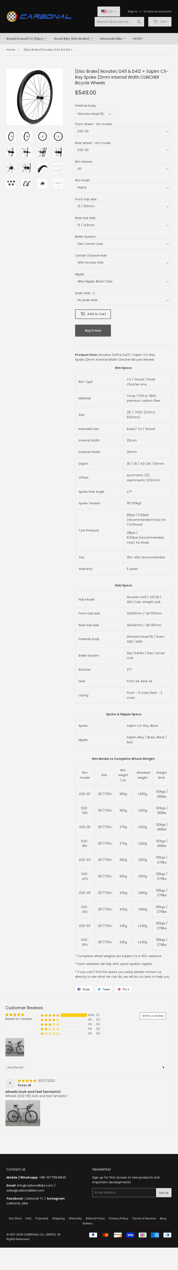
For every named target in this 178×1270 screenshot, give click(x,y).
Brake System (85, 236)
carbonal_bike (17, 1203)
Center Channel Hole (91, 255)
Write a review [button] (153, 1016)
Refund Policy (95, 1218)
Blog (163, 1218)
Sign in (133, 11)
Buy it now (93, 330)
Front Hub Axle (86, 199)
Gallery (87, 1223)
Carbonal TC (34, 1198)
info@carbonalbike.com (35, 1185)
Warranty (75, 1218)
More (137, 39)
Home (11, 50)
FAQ (28, 1218)
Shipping (58, 1218)
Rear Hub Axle (85, 218)
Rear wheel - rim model (93, 143)
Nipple (79, 274)
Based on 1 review (18, 1019)
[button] (50, 1015)
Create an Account (157, 11)
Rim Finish (82, 180)
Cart (163, 21)
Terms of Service (144, 1218)
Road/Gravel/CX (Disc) (25, 39)
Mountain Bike (111, 39)
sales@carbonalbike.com (25, 1190)
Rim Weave (83, 161)
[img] (27, 1081)
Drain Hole (82, 293)
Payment (42, 1218)
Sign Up (164, 1193)
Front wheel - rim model (93, 124)
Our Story (15, 1218)
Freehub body (85, 105)
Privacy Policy (118, 1218)
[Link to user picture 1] (22, 1113)
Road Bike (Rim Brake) (72, 39)
